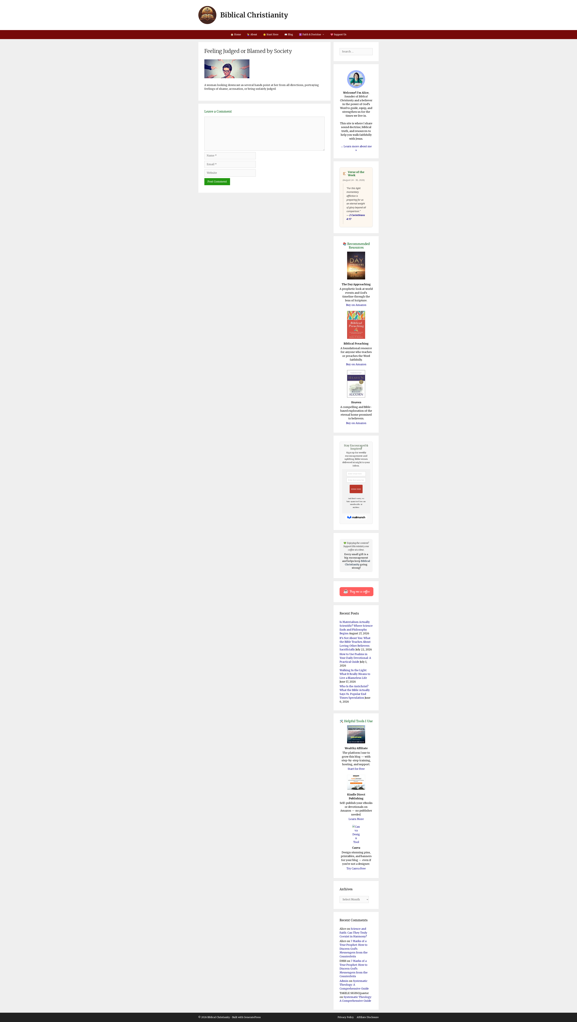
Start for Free (356, 769)
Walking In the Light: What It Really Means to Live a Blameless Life (355, 674)
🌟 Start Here (270, 34)
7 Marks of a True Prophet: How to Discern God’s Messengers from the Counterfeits (354, 948)
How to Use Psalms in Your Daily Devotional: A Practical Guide (355, 658)
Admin (344, 981)
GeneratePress (252, 1017)
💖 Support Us (338, 34)
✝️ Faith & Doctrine (310, 34)
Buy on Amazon (356, 305)
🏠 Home (236, 34)
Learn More (356, 819)
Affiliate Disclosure (368, 1017)
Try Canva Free (356, 868)
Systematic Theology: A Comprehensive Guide (354, 984)
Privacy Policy (346, 1017)
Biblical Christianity (254, 15)
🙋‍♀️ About (252, 34)
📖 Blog (288, 34)
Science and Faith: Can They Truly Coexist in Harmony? (353, 932)
